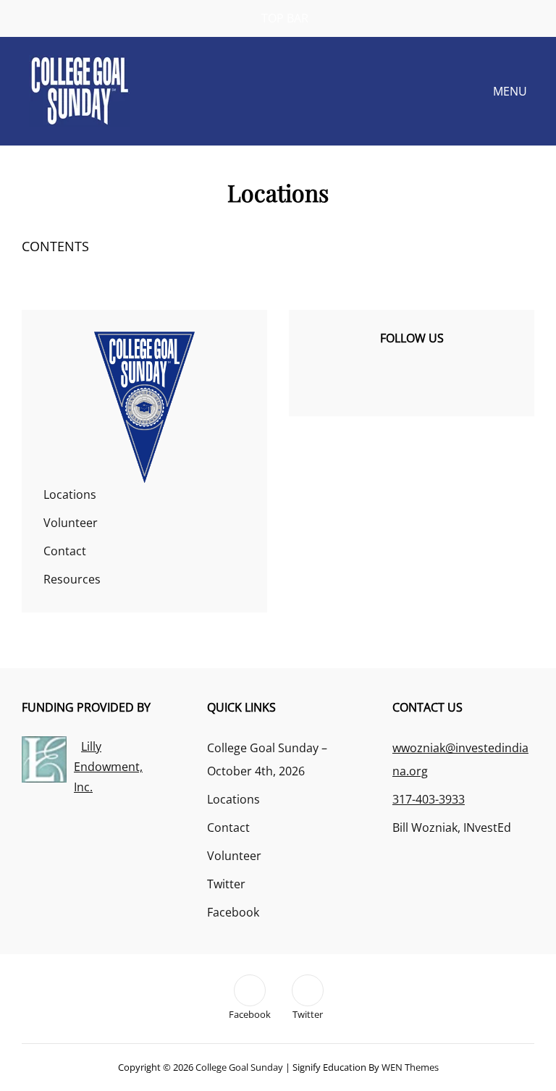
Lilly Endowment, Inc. (108, 766)
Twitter (226, 884)
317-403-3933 (428, 799)
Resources (72, 579)
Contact (64, 551)
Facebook (233, 912)
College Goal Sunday (239, 1067)
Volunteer (70, 523)
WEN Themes (410, 1067)
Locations (69, 494)
